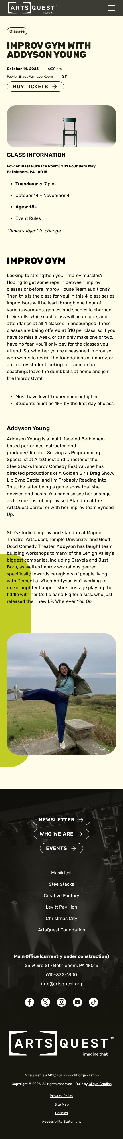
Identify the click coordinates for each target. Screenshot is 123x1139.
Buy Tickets (30, 86)
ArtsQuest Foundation (61, 930)
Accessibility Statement (61, 1122)
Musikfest (61, 872)
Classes (17, 31)
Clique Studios (100, 1084)
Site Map (62, 1104)
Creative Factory (61, 895)
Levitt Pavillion (61, 907)
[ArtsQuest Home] (33, 7)
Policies (61, 1113)
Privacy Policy (61, 1096)
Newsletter (56, 820)
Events (56, 848)
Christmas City (61, 918)
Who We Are (57, 834)
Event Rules (28, 218)
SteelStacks (61, 884)
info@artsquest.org (61, 983)
